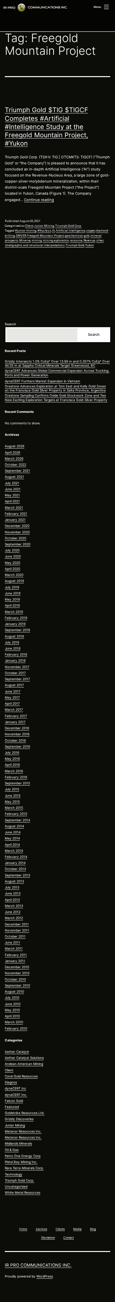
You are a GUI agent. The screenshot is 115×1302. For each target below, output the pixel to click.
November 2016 (17, 734)
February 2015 (16, 814)
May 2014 (12, 838)
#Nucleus (44, 230)
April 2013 (12, 900)
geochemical (74, 235)
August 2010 (14, 991)
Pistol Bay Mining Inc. (21, 1162)
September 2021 (17, 470)
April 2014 (12, 844)
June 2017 (12, 691)
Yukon (89, 245)
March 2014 (14, 850)
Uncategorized (16, 1186)
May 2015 (12, 801)
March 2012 (14, 918)
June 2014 (12, 832)
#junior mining (25, 230)
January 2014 (15, 863)
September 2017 (17, 679)
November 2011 (17, 930)
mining (37, 240)
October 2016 (15, 740)
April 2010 (12, 1016)
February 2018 (16, 654)
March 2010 (14, 1022)
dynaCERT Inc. (16, 1095)
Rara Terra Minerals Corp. (24, 1168)
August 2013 (14, 881)
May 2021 (12, 495)
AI (53, 230)
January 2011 (15, 961)
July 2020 (12, 550)
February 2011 (16, 955)
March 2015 (14, 807)
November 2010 (17, 973)
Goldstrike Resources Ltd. (24, 1113)
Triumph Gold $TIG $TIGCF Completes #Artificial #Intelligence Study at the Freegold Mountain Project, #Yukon (46, 126)
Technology (13, 1174)
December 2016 (17, 728)
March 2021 (14, 507)
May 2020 (12, 563)
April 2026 (12, 452)
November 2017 (17, 667)
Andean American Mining (24, 1064)
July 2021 (12, 483)
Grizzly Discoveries (19, 1119)
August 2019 (14, 581)
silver (99, 240)
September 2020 (17, 544)
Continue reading (39, 200)
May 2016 (12, 758)
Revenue (89, 240)
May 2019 (12, 599)
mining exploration (56, 240)
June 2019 (12, 593)
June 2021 (12, 489)
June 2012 (12, 912)
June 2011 (12, 942)
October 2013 (15, 869)
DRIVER (21, 235)
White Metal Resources (22, 1192)
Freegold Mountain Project (45, 235)
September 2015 (17, 783)
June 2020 (13, 556)
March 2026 (14, 458)
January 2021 (15, 520)
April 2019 (12, 605)
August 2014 (14, 826)
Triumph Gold (74, 245)
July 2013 (12, 887)
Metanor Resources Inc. (23, 1131)
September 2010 (17, 985)
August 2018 (14, 636)
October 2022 (15, 464)
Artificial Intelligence (70, 230)
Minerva (25, 240)
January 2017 (15, 722)
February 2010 (16, 1028)
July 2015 (12, 789)
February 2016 (16, 777)
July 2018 (12, 642)
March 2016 (14, 771)
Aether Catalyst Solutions (24, 1058)
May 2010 (12, 1010)
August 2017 (14, 685)
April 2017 (12, 703)
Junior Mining (44, 225)
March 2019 (14, 612)
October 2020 (15, 538)
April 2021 (12, 501)
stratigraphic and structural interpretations (35, 245)
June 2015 (12, 795)
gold (86, 235)
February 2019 (16, 618)
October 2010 (15, 979)
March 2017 (14, 709)
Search (10, 324)
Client (29, 225)
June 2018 (12, 648)
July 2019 (12, 587)
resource (76, 240)
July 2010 (12, 997)
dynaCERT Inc (15, 1088)
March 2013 (14, 906)
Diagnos (11, 1082)
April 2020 (12, 569)
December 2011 (17, 924)
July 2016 (12, 752)
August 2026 (14, 446)
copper (90, 230)
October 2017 (15, 673)
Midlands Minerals (18, 1143)
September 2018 (17, 630)
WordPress (44, 1276)
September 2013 (17, 875)
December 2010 (17, 967)
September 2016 (17, 746)
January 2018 (15, 660)
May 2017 (12, 697)
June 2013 (12, 893)
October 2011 (15, 936)
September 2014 (17, 820)
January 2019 (15, 624)
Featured (12, 1107)
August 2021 (14, 476)
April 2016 (12, 764)
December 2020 (17, 526)
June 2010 (12, 1004)
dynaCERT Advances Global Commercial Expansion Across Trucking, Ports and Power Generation (57, 373)
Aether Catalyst (17, 1052)
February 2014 (16, 857)
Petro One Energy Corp (23, 1156)
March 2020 (14, 575)
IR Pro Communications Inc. (38, 1265)
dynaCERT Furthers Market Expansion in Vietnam (42, 381)
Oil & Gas (12, 1150)
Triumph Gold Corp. (68, 225)
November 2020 (17, 532)
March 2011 (14, 948)
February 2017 (16, 716)
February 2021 (16, 513)
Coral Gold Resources (21, 1076)
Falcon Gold (14, 1101)
